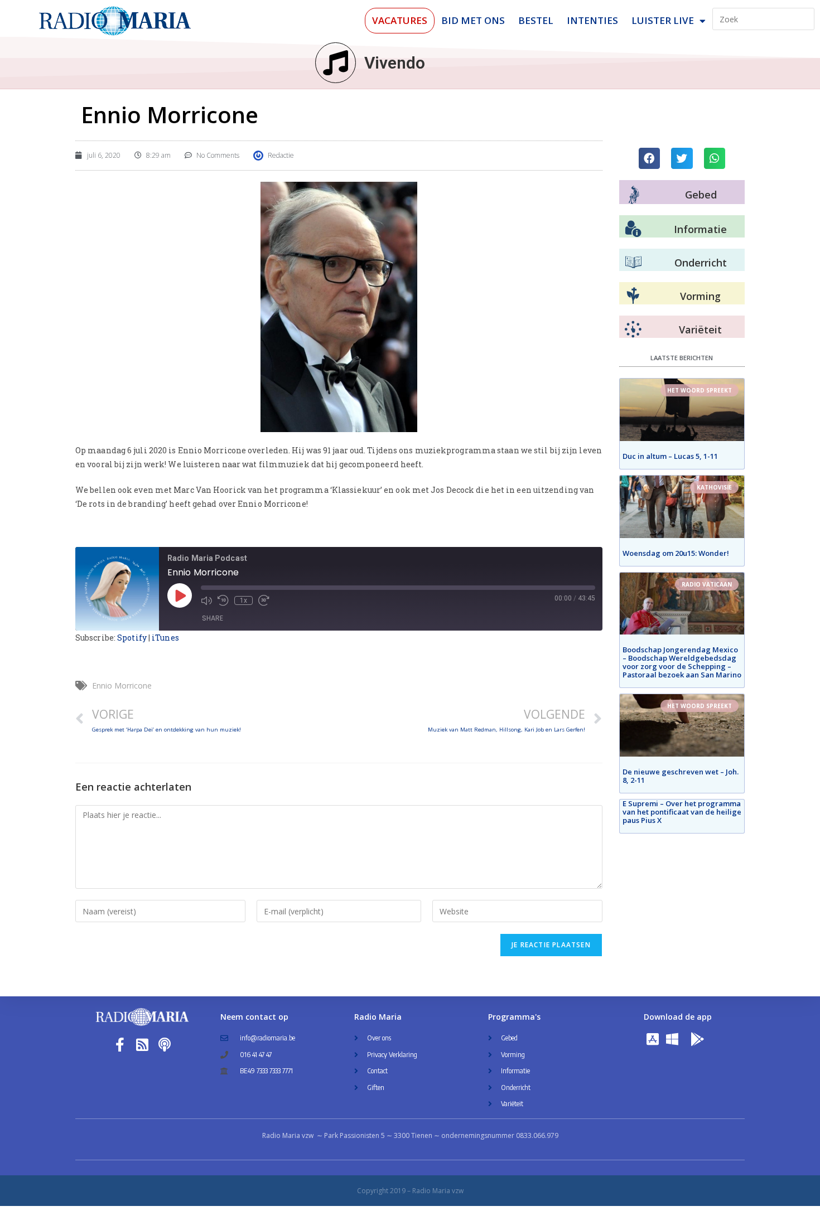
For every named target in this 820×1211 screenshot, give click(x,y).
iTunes (165, 637)
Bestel (535, 20)
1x (243, 600)
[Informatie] (633, 229)
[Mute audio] (206, 600)
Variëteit (700, 329)
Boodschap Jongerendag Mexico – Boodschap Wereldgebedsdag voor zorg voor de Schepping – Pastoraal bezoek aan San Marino (682, 662)
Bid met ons (473, 20)
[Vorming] (633, 296)
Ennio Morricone (122, 685)
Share (212, 618)
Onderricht (700, 262)
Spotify (132, 637)
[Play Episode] (179, 595)
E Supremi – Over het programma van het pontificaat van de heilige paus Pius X (682, 811)
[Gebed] (634, 195)
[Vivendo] (335, 62)
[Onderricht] (633, 262)
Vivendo (394, 62)
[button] (649, 158)
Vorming (700, 296)
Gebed (701, 194)
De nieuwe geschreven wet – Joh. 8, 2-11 (681, 776)
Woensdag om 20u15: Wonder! (676, 553)
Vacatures (399, 20)
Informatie (700, 229)
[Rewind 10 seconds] (223, 600)
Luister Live (662, 20)
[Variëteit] (633, 329)
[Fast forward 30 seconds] (263, 600)
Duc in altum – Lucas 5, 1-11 (670, 456)
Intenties (592, 20)
